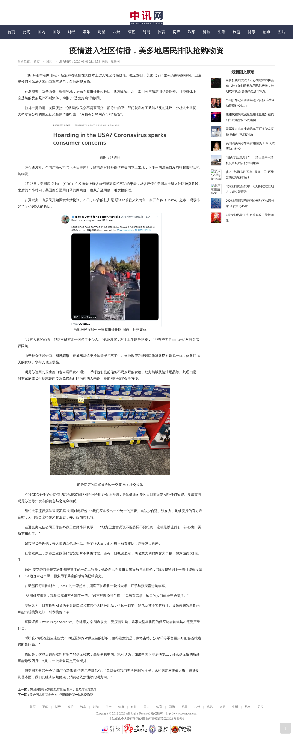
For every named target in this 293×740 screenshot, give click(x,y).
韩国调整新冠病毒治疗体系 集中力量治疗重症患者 (63, 689)
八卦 (116, 32)
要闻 (26, 32)
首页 (11, 32)
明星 (101, 32)
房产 (176, 32)
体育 (161, 32)
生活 (221, 32)
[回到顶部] (285, 728)
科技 (206, 32)
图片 (281, 32)
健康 (251, 32)
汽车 (191, 32)
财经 (71, 32)
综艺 (131, 32)
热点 (266, 32)
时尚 (146, 32)
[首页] (146, 23)
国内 (41, 32)
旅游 (236, 32)
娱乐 (86, 32)
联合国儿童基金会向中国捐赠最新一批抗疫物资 (61, 694)
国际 (56, 32)
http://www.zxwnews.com (181, 713)
